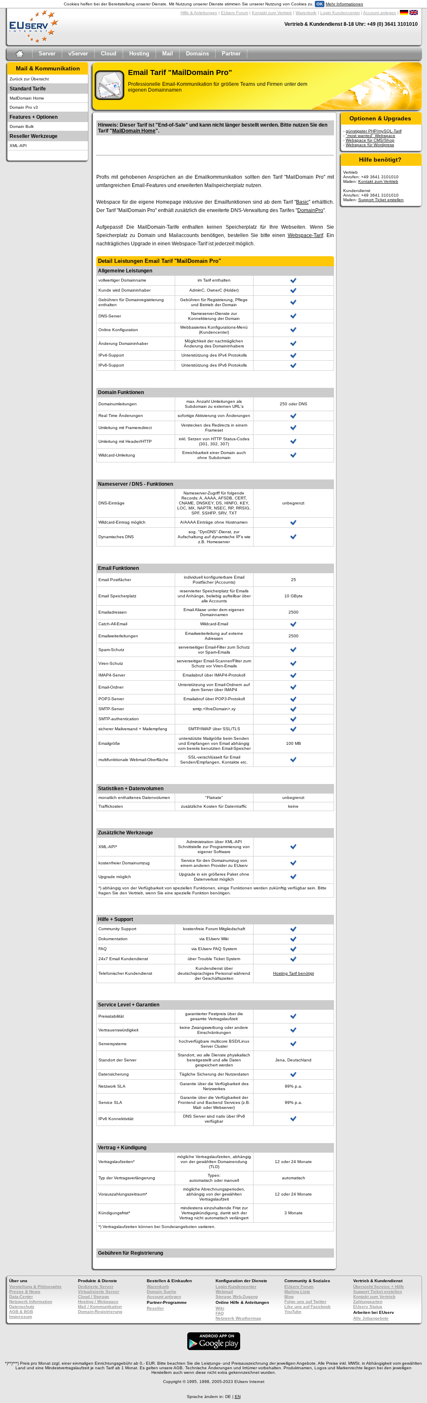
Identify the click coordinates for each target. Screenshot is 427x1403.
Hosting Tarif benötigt (293, 973)
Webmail (224, 1291)
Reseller (155, 1308)
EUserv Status (367, 1306)
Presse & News (24, 1291)
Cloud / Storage (93, 1296)
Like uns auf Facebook (307, 1306)
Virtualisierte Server (98, 1291)
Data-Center (21, 1296)
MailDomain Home (27, 98)
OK (319, 4)
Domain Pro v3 (24, 107)
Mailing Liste (297, 1291)
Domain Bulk (22, 126)
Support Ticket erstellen (381, 199)
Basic (302, 202)
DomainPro (310, 210)
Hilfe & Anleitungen (199, 12)
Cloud (108, 53)
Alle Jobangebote (371, 1318)
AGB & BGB (21, 1311)
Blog (289, 1296)
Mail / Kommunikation (100, 1306)
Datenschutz (21, 1306)
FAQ (220, 1313)
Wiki (220, 1308)
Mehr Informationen (344, 4)
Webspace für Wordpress (370, 144)
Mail (167, 53)
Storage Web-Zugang (237, 1296)
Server (47, 53)
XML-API (18, 145)
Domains (197, 53)
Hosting (139, 53)
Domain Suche (161, 1291)
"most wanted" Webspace (370, 135)
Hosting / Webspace (98, 1301)
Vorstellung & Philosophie (35, 1286)
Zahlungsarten (367, 1301)
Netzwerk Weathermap (238, 1318)
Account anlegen (379, 12)
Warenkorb (306, 12)
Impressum (20, 1316)
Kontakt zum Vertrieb (272, 12)
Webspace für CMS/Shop (370, 140)
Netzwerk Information (30, 1301)
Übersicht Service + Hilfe (378, 1286)
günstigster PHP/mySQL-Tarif (374, 131)
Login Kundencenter (340, 12)
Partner (231, 53)
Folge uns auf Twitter (305, 1301)
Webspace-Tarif (305, 235)
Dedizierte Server (95, 1286)
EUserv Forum (234, 12)
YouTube (292, 1311)
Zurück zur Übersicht (29, 79)
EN (238, 1396)
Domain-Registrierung (100, 1311)
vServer (78, 53)
